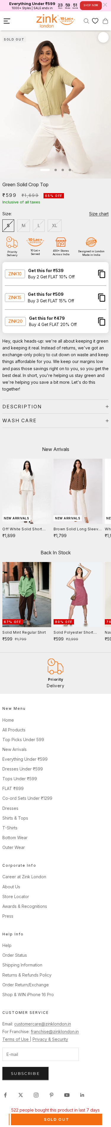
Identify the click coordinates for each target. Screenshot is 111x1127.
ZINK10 (15, 273)
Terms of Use (16, 1039)
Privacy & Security (50, 1039)
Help (7, 945)
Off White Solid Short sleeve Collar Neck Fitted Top (26, 529)
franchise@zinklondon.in (55, 1031)
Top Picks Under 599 (23, 739)
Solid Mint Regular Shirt (24, 632)
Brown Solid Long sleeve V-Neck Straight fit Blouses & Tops (77, 529)
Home (8, 720)
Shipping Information (22, 964)
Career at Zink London (24, 876)
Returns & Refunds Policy (27, 974)
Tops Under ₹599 (19, 778)
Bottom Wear (15, 837)
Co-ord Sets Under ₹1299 (27, 798)
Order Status (14, 955)
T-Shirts (9, 827)
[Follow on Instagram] (36, 1095)
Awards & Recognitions (24, 906)
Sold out (57, 1119)
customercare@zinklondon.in (42, 1023)
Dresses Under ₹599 (22, 768)
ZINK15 (14, 297)
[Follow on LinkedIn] (82, 1095)
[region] (55, 673)
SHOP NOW (90, 5)
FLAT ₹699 (13, 788)
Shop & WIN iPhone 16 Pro (28, 994)
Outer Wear (13, 847)
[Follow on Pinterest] (51, 1095)
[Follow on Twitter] (21, 1095)
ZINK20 (15, 321)
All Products (13, 729)
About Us (11, 886)
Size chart (99, 213)
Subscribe (25, 1073)
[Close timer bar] (105, 4)
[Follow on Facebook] (5, 1095)
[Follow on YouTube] (67, 1095)
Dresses (10, 808)
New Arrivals (14, 749)
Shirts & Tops (15, 818)
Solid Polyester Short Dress (74, 632)
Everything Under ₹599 (25, 759)
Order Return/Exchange (25, 984)
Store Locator (15, 896)
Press (7, 916)
